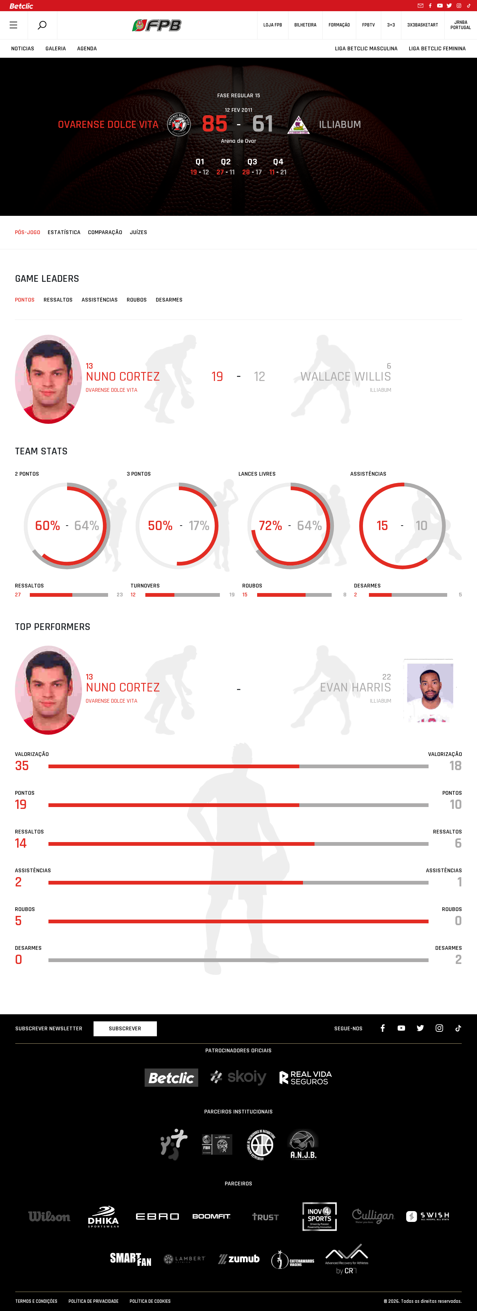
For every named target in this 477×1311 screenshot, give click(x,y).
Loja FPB (272, 25)
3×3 (391, 25)
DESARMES (169, 300)
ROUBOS (137, 300)
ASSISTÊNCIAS (100, 300)
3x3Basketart (422, 25)
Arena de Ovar (238, 141)
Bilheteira (305, 25)
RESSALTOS (58, 300)
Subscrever (125, 1029)
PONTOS (25, 300)
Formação (339, 25)
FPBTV (368, 25)
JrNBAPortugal (461, 25)
